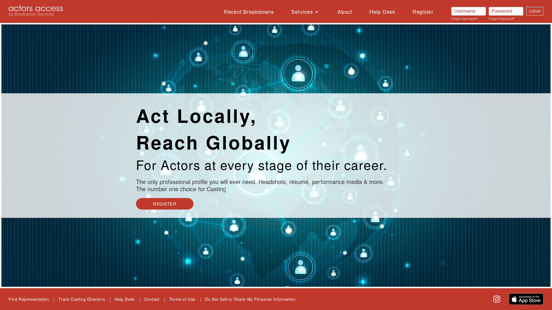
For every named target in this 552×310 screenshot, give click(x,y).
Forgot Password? (502, 18)
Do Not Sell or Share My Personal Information (250, 299)
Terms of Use (182, 299)
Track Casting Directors (81, 299)
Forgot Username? (464, 18)
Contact (152, 299)
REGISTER (164, 204)
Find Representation (29, 299)
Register (423, 11)
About (345, 11)
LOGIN (534, 11)
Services (302, 11)
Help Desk (382, 11)
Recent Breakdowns (249, 11)
